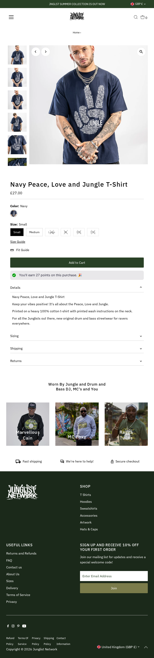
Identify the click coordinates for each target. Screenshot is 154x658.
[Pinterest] (18, 626)
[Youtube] (24, 626)
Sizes (10, 581)
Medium (34, 232)
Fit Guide (22, 250)
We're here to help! (80, 461)
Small (16, 232)
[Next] (45, 51)
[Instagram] (13, 626)
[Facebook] (8, 626)
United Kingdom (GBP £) (119, 647)
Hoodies (86, 502)
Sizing (14, 336)
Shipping (16, 348)
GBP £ (139, 4)
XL (67, 232)
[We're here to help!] (62, 462)
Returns (16, 361)
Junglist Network (45, 649)
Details (15, 288)
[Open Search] (136, 17)
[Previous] (35, 51)
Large (53, 232)
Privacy (11, 602)
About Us (12, 574)
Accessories (88, 515)
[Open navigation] (23, 17)
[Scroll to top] (146, 647)
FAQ (9, 560)
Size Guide (17, 241)
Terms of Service (18, 595)
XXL (80, 232)
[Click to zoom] (141, 51)
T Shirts (85, 495)
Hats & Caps (89, 529)
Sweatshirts (88, 508)
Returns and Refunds (21, 553)
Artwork (85, 522)
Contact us (14, 567)
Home (76, 32)
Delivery (12, 588)
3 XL (94, 232)
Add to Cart (77, 263)
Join (114, 588)
